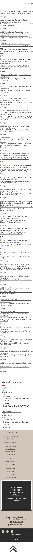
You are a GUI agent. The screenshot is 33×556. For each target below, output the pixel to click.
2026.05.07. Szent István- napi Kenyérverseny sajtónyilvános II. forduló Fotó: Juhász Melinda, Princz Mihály (16, 51)
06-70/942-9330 (18, 522)
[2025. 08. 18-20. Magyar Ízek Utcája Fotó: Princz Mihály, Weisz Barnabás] (16, 128)
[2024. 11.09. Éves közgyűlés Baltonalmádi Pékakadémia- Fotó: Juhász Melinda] (16, 230)
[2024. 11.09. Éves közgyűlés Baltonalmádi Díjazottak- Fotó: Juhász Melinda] (16, 218)
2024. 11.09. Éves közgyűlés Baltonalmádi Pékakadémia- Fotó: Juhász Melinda (13, 233)
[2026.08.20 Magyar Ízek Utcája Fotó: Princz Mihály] (16, 11)
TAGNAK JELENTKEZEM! (27, 3)
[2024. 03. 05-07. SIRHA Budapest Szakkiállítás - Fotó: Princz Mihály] (16, 302)
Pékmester (10, 439)
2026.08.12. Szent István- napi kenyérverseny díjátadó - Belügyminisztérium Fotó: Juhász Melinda (16, 36)
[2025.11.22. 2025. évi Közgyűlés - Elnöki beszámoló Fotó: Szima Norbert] (16, 100)
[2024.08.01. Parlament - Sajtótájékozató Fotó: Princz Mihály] (16, 278)
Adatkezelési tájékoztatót (21, 398)
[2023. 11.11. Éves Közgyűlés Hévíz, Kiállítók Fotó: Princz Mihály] (16, 329)
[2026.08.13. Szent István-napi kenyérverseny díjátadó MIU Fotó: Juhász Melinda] (16, 22)
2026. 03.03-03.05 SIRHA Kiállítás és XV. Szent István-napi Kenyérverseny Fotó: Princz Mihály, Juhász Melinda (14, 66)
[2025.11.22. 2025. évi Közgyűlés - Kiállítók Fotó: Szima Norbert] (16, 77)
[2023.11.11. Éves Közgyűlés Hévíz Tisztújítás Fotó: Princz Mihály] (16, 353)
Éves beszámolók (10, 477)
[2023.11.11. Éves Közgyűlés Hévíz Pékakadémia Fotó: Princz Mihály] (16, 341)
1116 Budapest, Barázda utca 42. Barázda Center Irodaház (17, 518)
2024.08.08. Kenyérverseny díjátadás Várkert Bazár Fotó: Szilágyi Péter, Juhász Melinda (16, 268)
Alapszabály (10, 471)
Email (7, 392)
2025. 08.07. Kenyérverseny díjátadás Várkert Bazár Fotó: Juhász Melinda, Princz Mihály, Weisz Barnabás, (16, 145)
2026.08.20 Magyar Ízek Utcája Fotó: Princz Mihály (15, 13)
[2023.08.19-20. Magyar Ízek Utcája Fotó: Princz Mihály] (16, 365)
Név (6, 388)
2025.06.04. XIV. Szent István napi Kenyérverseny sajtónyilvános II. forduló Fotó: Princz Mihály (15, 170)
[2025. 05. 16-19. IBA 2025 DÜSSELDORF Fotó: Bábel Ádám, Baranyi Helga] (16, 179)
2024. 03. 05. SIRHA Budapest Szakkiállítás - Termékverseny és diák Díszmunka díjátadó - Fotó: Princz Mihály (15, 319)
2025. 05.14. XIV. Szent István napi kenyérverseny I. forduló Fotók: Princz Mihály (16, 193)
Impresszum (16, 536)
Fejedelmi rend (10, 449)
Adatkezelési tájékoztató (16, 534)
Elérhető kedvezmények (10, 436)
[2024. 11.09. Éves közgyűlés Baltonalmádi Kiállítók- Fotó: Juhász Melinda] (16, 242)
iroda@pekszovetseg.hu (17, 524)
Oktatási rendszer (10, 464)
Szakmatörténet (10, 454)
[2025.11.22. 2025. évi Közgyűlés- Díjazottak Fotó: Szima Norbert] (16, 89)
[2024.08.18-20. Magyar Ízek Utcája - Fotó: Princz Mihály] (16, 254)
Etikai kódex (10, 474)
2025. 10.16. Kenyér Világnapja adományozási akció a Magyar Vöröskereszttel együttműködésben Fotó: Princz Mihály (16, 118)
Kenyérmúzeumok (10, 451)
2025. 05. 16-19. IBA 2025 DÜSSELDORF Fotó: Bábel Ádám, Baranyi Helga (15, 181)
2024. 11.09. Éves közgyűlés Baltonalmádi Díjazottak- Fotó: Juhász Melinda (13, 221)
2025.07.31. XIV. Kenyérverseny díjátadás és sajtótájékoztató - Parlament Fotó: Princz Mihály (14, 158)
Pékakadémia (10, 461)
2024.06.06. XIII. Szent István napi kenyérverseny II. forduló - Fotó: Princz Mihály (16, 292)
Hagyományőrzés (10, 446)
